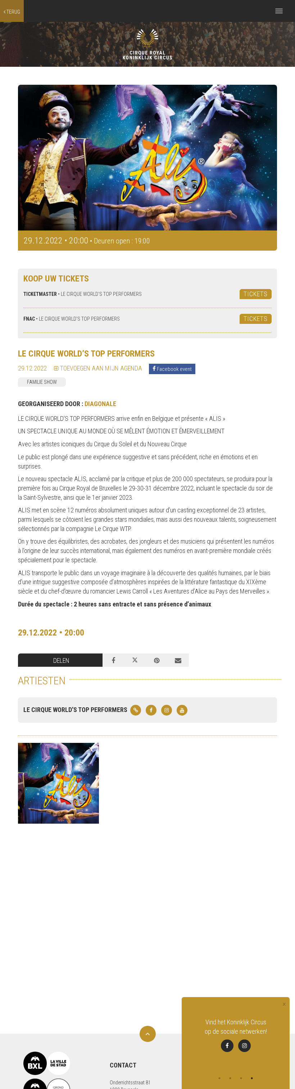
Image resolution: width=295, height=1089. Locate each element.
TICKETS (256, 294)
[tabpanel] (235, 1040)
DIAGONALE (100, 404)
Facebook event (174, 369)
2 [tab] (230, 1078)
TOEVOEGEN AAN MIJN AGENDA (100, 368)
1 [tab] (219, 1078)
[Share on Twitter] (135, 660)
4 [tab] (251, 1078)
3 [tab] (241, 1078)
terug (12, 12)
